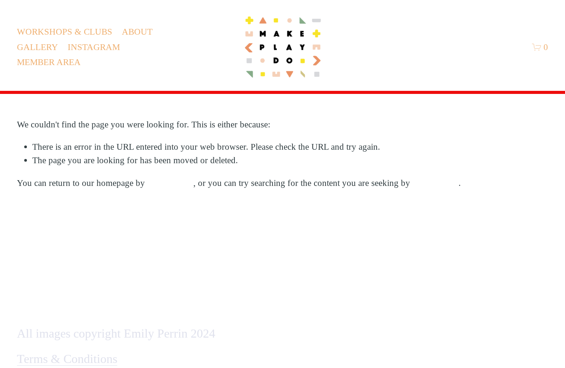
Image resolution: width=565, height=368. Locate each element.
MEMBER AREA (49, 62)
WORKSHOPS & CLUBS (64, 32)
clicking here (170, 183)
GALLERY (37, 47)
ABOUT (137, 32)
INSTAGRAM (94, 47)
